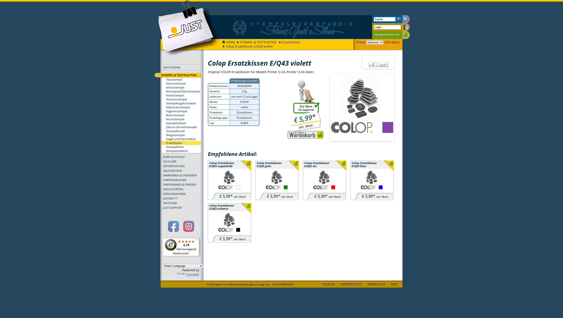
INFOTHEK (170, 203)
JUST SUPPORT (172, 208)
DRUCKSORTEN (173, 189)
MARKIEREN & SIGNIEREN (180, 175)
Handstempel (175, 95)
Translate (192, 274)
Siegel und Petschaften (181, 139)
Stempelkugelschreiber (181, 103)
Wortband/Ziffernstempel (183, 91)
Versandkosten (283, 284)
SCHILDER (169, 161)
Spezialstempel (176, 123)
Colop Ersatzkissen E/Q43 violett (249, 46)
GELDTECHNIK (172, 171)
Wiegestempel (175, 135)
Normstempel (175, 119)
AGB (394, 284)
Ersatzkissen (291, 42)
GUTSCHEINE (171, 67)
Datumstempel (176, 83)
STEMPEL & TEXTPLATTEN (258, 42)
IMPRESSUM (376, 284)
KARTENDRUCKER (174, 180)
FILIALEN (329, 284)
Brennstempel (175, 115)
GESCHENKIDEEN (174, 194)
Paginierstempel (176, 111)
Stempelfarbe (175, 147)
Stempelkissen (175, 131)
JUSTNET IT (170, 198)
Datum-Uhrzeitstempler (181, 127)
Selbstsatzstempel (178, 107)
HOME (230, 42)
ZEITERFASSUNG (174, 166)
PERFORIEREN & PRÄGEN (179, 185)
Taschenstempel (176, 99)
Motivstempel (175, 87)
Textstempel (174, 79)
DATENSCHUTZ (351, 284)
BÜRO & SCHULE (174, 157)
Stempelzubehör (177, 151)
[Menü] (196, 240)
